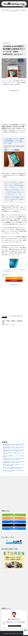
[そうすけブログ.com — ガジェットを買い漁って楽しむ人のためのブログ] (14, 4)
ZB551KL (13, 320)
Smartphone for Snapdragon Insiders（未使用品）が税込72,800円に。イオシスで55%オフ (14, 450)
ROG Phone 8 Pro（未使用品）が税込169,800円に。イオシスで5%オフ (13, 471)
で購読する (14, 515)
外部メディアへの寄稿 (10, 324)
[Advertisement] (14, 27)
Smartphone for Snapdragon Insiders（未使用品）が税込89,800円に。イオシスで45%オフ (14, 462)
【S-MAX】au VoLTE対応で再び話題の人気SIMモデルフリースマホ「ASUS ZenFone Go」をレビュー (14, 50)
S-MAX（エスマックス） (10, 82)
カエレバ (9, 274)
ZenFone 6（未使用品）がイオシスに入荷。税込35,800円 (13, 456)
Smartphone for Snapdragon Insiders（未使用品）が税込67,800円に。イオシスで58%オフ (14, 448)
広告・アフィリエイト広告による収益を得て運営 (16, 10)
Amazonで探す (14, 277)
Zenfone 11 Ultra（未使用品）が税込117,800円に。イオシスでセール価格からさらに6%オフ (14, 468)
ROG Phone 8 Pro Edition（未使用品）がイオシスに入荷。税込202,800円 (13, 465)
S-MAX (8, 320)
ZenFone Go (19, 320)
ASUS (3, 320)
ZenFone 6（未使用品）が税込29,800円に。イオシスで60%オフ (14, 453)
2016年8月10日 (6, 43)
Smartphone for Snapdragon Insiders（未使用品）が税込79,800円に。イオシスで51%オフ (14, 459)
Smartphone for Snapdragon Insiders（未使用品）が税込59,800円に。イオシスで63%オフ (14, 445)
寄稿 (3, 322)
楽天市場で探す (14, 280)
